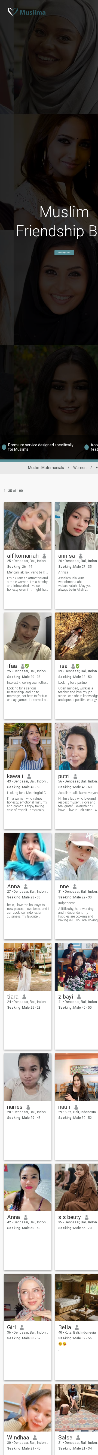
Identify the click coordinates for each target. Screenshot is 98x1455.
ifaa (12, 666)
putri (64, 776)
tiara (13, 996)
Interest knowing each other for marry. (28, 683)
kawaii (15, 776)
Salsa (65, 1437)
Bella (64, 1327)
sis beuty (69, 1217)
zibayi (65, 996)
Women (80, 467)
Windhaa (18, 1437)
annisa (66, 555)
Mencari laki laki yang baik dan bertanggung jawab (28, 572)
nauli (64, 1107)
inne (63, 886)
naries (15, 1107)
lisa (63, 666)
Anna (13, 886)
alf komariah (23, 555)
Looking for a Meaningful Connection (28, 793)
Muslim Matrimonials (46, 467)
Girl (11, 1327)
